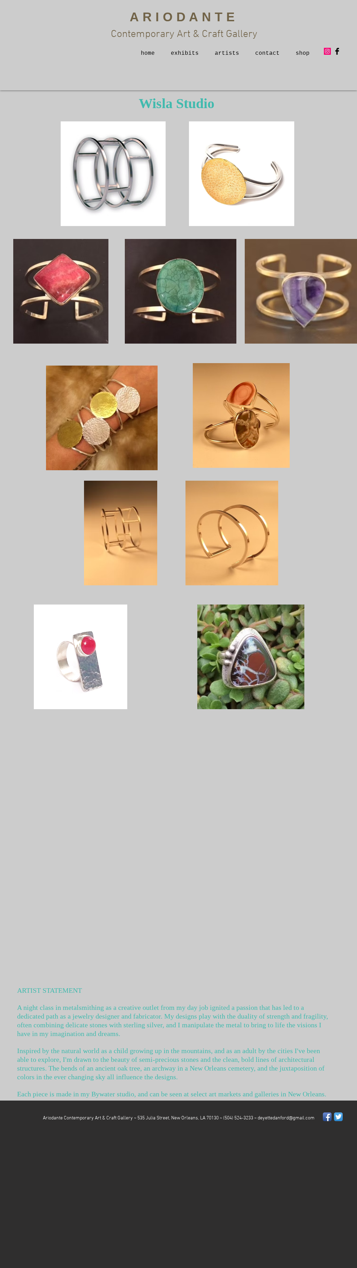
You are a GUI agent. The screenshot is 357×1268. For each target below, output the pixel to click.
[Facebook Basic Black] (337, 51)
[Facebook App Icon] (327, 1116)
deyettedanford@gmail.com (286, 1118)
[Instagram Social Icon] (327, 51)
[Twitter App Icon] (338, 1116)
